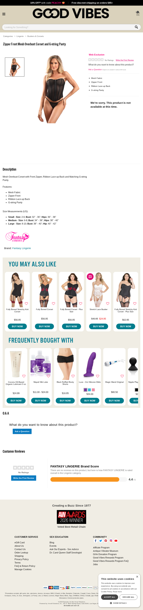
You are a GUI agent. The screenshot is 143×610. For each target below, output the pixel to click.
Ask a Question (95, 69)
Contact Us (20, 549)
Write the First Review (125, 60)
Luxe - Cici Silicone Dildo (90, 382)
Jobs (95, 564)
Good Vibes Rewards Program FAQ (110, 561)
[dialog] (119, 590)
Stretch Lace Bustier (99, 309)
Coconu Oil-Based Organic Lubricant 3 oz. (16, 383)
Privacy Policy (22, 559)
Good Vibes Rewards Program (108, 557)
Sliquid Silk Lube (40, 382)
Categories (8, 36)
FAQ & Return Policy (25, 566)
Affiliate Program (101, 547)
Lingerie (20, 36)
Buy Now (17, 326)
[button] (3, 13)
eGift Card (20, 542)
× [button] (137, 577)
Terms (18, 562)
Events (53, 545)
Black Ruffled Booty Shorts (65, 383)
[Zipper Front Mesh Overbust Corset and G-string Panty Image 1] (57, 88)
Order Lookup (21, 552)
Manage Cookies (23, 569)
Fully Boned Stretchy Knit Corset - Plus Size (126, 310)
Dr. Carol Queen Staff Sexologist (66, 552)
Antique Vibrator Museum (105, 550)
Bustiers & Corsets (35, 36)
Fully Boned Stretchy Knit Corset (17, 310)
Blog (52, 542)
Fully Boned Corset (44, 309)
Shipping (19, 556)
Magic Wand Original (114, 382)
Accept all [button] (109, 597)
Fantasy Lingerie (21, 248)
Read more (117, 592)
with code (47, 2)
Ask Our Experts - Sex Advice (64, 549)
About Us (19, 545)
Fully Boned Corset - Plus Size (71, 310)
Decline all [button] (128, 597)
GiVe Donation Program (105, 554)
